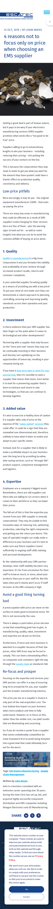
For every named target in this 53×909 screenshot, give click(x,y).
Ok (26, 889)
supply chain (22, 664)
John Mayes (34, 29)
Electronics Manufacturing (24, 771)
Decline (26, 897)
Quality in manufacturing (16, 258)
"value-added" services (31, 424)
